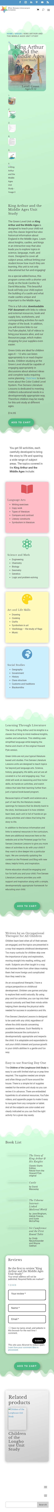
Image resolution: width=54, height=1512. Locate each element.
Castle (32, 1182)
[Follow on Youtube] (42, 2)
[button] (9, 42)
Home (10, 34)
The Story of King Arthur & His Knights (37, 1158)
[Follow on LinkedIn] (31, 2)
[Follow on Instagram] (25, 2)
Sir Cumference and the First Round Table (38, 1231)
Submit (39, 1341)
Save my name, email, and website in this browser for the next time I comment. (26, 1330)
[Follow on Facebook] (20, 2)
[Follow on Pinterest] (36, 2)
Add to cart (21, 422)
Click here (31, 378)
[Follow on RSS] (48, 2)
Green (18, 34)
